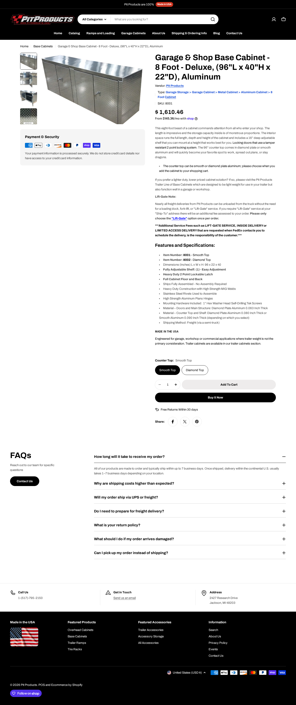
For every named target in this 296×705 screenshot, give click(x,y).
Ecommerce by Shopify (67, 684)
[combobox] (148, 19)
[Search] (212, 19)
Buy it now (215, 397)
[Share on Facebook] (173, 421)
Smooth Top (167, 370)
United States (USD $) (187, 672)
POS (41, 684)
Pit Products (175, 85)
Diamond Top (195, 370)
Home (24, 46)
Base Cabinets (43, 46)
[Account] (273, 19)
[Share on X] (185, 421)
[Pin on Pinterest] (197, 421)
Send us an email (124, 598)
